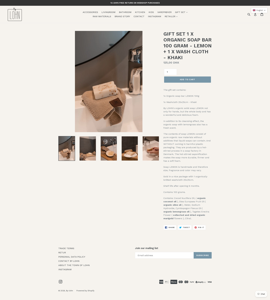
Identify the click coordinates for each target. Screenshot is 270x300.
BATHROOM (125, 12)
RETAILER (170, 16)
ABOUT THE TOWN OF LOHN (74, 265)
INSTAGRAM (154, 16)
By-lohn (70, 291)
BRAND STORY (122, 16)
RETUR (62, 252)
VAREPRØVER (164, 12)
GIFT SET (180, 12)
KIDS (151, 12)
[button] (259, 10)
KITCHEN (140, 12)
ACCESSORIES (90, 12)
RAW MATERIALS (102, 16)
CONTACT (139, 16)
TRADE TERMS (66, 248)
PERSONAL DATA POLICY (71, 256)
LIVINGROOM (108, 12)
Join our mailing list (146, 248)
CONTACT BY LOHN (68, 261)
